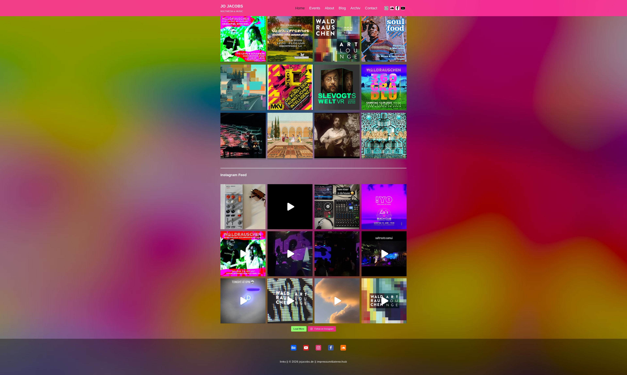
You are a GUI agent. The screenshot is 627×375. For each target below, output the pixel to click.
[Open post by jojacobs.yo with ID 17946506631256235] (337, 206)
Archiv (355, 8)
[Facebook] (397, 8)
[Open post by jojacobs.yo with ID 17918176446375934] (290, 253)
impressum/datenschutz (332, 361)
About (329, 8)
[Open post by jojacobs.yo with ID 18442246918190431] (384, 253)
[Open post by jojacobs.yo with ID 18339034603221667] (384, 300)
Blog (342, 8)
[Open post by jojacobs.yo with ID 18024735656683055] (290, 206)
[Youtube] (403, 8)
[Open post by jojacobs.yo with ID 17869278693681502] (290, 300)
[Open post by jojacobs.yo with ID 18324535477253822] (337, 300)
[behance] (293, 347)
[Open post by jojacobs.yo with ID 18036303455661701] (384, 206)
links (283, 361)
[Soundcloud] (343, 347)
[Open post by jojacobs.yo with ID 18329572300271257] (242, 300)
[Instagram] (386, 8)
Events (314, 8)
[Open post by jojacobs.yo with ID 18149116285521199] (242, 206)
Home (300, 8)
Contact (371, 8)
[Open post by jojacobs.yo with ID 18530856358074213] (337, 253)
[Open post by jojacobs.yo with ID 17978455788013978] (242, 253)
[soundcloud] (392, 8)
